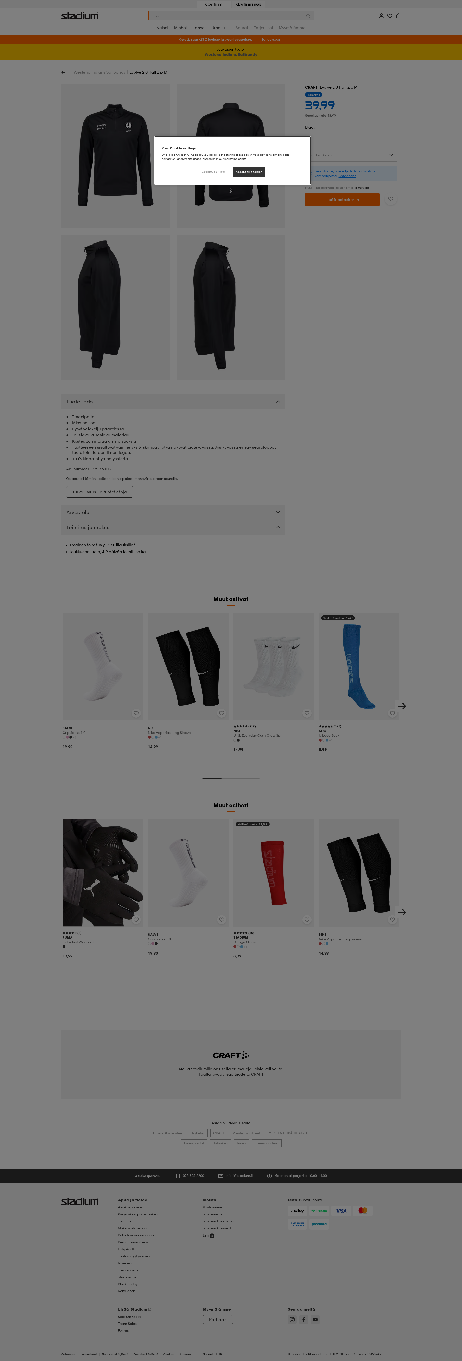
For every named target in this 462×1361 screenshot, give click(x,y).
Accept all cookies (249, 172)
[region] (232, 160)
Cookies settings (214, 171)
